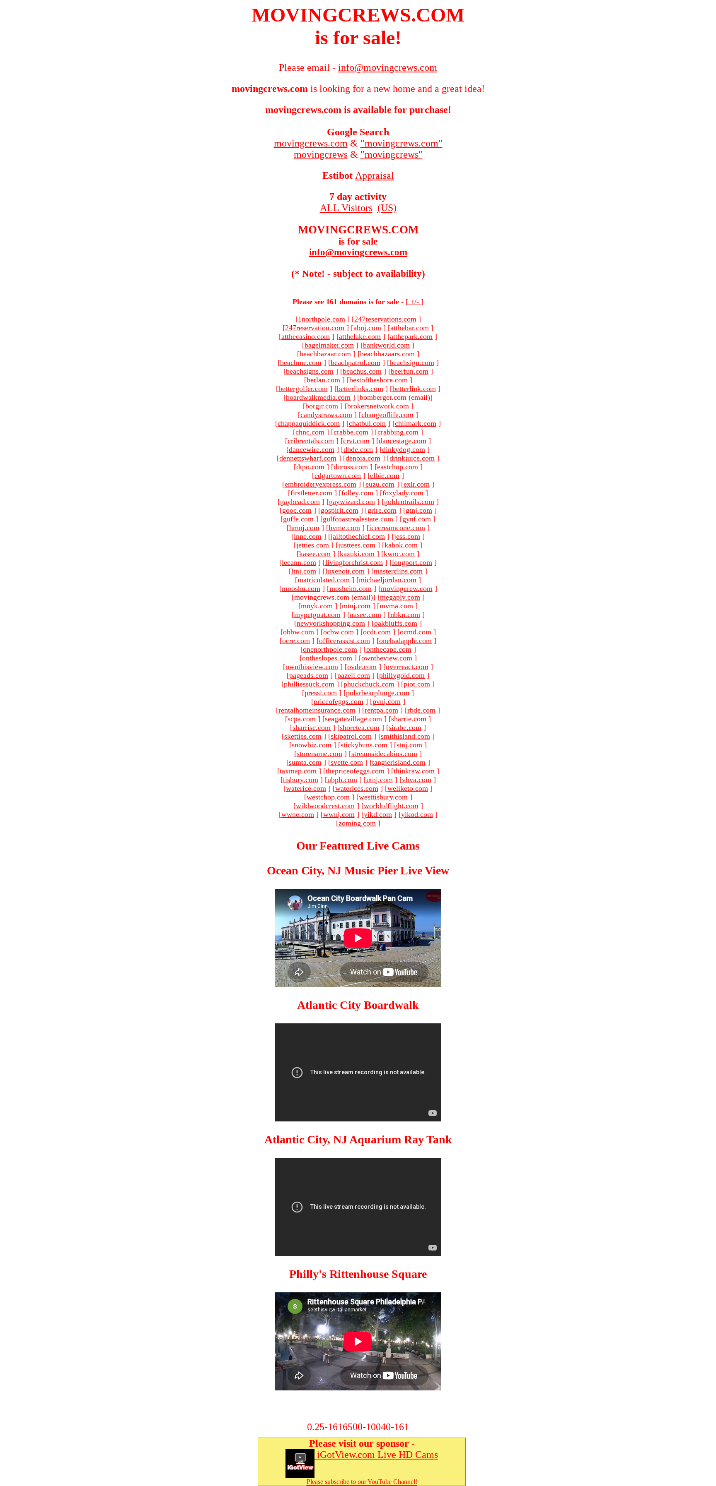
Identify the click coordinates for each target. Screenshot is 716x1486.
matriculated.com (324, 580)
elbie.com (384, 475)
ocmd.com (415, 632)
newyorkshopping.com (331, 623)
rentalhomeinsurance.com (317, 710)
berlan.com (323, 380)
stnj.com (409, 745)
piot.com (417, 684)
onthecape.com (388, 649)
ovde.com (362, 667)
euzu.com (379, 484)
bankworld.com (386, 345)
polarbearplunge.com (377, 693)
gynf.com (416, 519)
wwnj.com (339, 814)
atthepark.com (411, 336)
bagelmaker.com (329, 345)
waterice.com (306, 788)
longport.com (412, 562)
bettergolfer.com (303, 388)
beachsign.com (411, 362)
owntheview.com (386, 658)
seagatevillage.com (353, 719)
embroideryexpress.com (320, 484)
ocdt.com (377, 632)
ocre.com (296, 640)
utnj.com (379, 779)
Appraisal (374, 175)
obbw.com (298, 632)
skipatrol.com (351, 736)
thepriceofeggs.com (355, 771)
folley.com (357, 493)
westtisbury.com (383, 797)
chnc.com (309, 432)
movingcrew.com (407, 588)
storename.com (319, 753)
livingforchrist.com (354, 562)
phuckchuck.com (368, 684)
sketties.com (303, 736)
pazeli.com (353, 675)
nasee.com (365, 614)
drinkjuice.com (412, 458)
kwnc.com (399, 554)
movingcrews (321, 154)
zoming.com (357, 823)
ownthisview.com (311, 667)
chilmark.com (415, 423)
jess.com (407, 536)
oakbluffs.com (395, 623)
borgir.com (321, 406)
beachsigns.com (310, 371)
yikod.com (417, 814)
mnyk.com (317, 606)
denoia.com (363, 458)
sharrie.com (408, 719)
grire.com (382, 510)
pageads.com (308, 675)
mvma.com (396, 606)
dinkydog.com (403, 449)
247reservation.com (314, 328)
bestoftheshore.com (378, 380)
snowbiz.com (311, 745)
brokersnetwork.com (378, 406)
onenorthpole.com (330, 649)
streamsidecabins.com (384, 753)
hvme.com (344, 527)
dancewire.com (311, 449)
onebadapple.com (405, 640)
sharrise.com (312, 727)
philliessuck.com (309, 684)
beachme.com (301, 362)
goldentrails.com (409, 501)
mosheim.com (350, 588)
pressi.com (321, 693)
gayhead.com (300, 501)
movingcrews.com (311, 143)
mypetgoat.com (317, 614)
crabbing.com (397, 432)
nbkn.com (405, 614)
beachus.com (362, 371)
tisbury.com (300, 779)
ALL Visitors (346, 207)
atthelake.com (360, 336)
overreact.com (407, 667)
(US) (387, 207)
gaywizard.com (352, 501)
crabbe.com (351, 432)
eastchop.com (397, 467)
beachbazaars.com (387, 354)
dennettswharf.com (307, 458)
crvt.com (356, 441)
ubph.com (342, 779)
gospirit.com (339, 510)
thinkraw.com (414, 771)
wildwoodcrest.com (325, 806)
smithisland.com (405, 736)
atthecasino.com (305, 336)
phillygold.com (402, 675)
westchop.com (328, 797)
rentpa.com (381, 710)
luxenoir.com (345, 571)
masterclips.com (398, 571)
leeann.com (299, 562)
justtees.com (356, 545)
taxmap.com (298, 771)
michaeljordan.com (387, 580)
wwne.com (297, 814)
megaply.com (400, 597)
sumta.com (305, 762)
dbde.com (358, 449)
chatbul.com (367, 423)
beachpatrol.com (355, 362)
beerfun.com (409, 371)
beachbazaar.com (325, 354)
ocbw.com (338, 632)
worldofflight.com (391, 806)
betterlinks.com (360, 388)
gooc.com (297, 510)
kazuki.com (357, 554)
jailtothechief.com (358, 536)
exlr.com (417, 484)
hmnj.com (304, 527)
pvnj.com (387, 701)
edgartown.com (337, 475)
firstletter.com (311, 493)
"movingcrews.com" (401, 143)
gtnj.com (419, 510)
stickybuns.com (364, 745)
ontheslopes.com (327, 658)
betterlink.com (414, 388)
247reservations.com (385, 319)
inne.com (308, 536)
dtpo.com (310, 467)
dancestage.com (402, 441)
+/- (414, 302)
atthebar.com (409, 328)
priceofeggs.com (338, 701)
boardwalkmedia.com (318, 397)
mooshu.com (301, 588)
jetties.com (312, 545)
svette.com (347, 762)
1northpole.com (321, 319)
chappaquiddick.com (309, 423)
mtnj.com (356, 606)
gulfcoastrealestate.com (358, 519)
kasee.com (315, 554)
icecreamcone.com (397, 527)
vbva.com (416, 779)
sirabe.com (405, 727)
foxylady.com (402, 493)
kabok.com (401, 545)
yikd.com (378, 814)
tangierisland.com (399, 762)
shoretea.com (360, 727)
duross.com (351, 467)
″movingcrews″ (391, 154)
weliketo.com (407, 788)
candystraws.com (326, 415)
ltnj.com (303, 571)
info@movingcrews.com (358, 252)
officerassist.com (344, 640)
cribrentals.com (311, 441)
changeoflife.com (387, 415)
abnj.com (367, 328)
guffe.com (298, 519)
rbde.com (421, 710)
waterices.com (356, 788)
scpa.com (302, 719)
